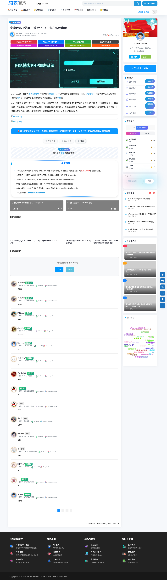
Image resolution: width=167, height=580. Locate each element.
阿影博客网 (19, 33)
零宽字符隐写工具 (51, 46)
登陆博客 (134, 57)
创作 (19, 98)
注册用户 (146, 57)
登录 (63, 153)
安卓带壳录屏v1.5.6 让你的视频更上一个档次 (141, 229)
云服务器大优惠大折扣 (78, 46)
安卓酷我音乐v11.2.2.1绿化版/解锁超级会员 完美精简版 (139, 288)
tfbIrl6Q (20, 494)
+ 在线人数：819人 (140, 68)
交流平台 (52, 94)
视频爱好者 (132, 353)
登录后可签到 (141, 127)
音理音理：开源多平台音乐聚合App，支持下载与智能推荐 (141, 222)
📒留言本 (104, 10)
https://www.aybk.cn (36, 193)
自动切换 (143, 331)
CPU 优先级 (148, 355)
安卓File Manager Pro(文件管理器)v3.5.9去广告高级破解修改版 (139, 199)
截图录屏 (129, 340)
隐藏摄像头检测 (128, 335)
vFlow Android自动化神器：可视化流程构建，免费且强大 (142, 214)
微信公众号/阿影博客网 (51, 42)
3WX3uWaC (21, 373)
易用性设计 (133, 330)
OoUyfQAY (21, 358)
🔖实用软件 (15, 22)
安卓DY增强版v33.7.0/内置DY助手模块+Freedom (138, 271)
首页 (104, 35)
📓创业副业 (91, 10)
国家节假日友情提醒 (24, 46)
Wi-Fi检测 (148, 341)
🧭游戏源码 (39, 10)
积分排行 (147, 133)
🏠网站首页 (12, 10)
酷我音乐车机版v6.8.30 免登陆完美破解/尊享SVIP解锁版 (140, 254)
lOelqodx (20, 343)
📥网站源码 (25, 10)
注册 (70, 269)
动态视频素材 (127, 343)
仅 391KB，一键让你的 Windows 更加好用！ (141, 207)
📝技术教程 (78, 10)
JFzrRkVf (20, 328)
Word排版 (140, 337)
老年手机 (139, 348)
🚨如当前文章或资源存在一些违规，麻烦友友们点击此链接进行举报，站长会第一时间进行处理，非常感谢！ (64, 131)
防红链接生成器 (78, 42)
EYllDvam (20, 313)
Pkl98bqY (21, 464)
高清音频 (135, 337)
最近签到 (133, 133)
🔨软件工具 (65, 10)
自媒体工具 (141, 357)
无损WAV (150, 352)
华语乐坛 (131, 349)
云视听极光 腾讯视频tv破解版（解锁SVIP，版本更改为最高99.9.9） (139, 305)
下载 (59, 98)
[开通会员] (162, 280)
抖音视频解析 (105, 46)
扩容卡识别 (139, 352)
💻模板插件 (52, 10)
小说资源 (90, 94)
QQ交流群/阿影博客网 (24, 42)
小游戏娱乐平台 (105, 42)
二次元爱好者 (34, 94)
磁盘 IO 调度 (135, 343)
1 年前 (19, 285)
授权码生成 (152, 338)
